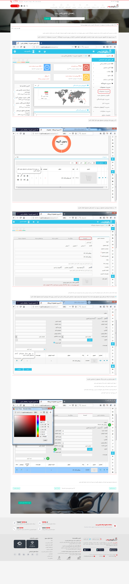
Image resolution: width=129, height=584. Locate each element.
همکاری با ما (50, 558)
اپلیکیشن (50, 554)
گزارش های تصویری (48, 545)
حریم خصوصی (49, 556)
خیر (55, 488)
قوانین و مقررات (49, 549)
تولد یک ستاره (38, 1)
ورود (116, 1)
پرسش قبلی (112, 488)
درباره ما (30, 1)
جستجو (47, 18)
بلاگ (33, 1)
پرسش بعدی (16, 488)
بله (58, 488)
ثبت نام (112, 1)
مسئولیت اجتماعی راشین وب (46, 551)
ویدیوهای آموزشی (49, 547)
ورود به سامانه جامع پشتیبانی (24, 502)
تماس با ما (26, 1)
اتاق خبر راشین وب (48, 542)
